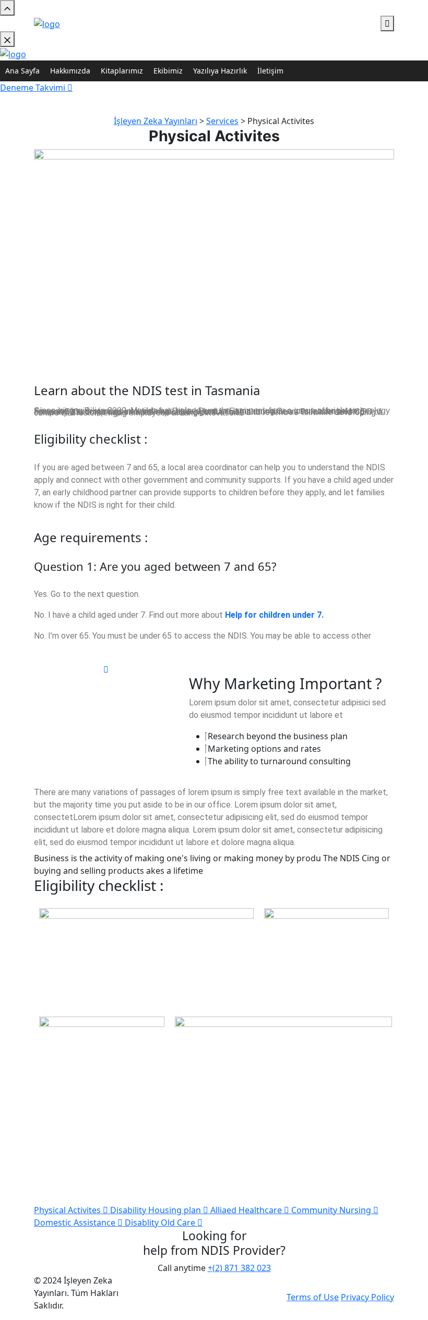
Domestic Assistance (75, 1222)
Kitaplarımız (122, 71)
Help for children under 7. (274, 615)
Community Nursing (332, 1210)
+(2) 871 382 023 (239, 1268)
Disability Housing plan (156, 1210)
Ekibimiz (168, 71)
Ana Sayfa (22, 71)
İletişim (270, 71)
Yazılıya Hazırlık (220, 71)
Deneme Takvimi (33, 87)
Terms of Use (313, 1297)
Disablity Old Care (161, 1222)
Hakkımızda (70, 71)
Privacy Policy (367, 1297)
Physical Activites (68, 1210)
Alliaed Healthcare (247, 1210)
